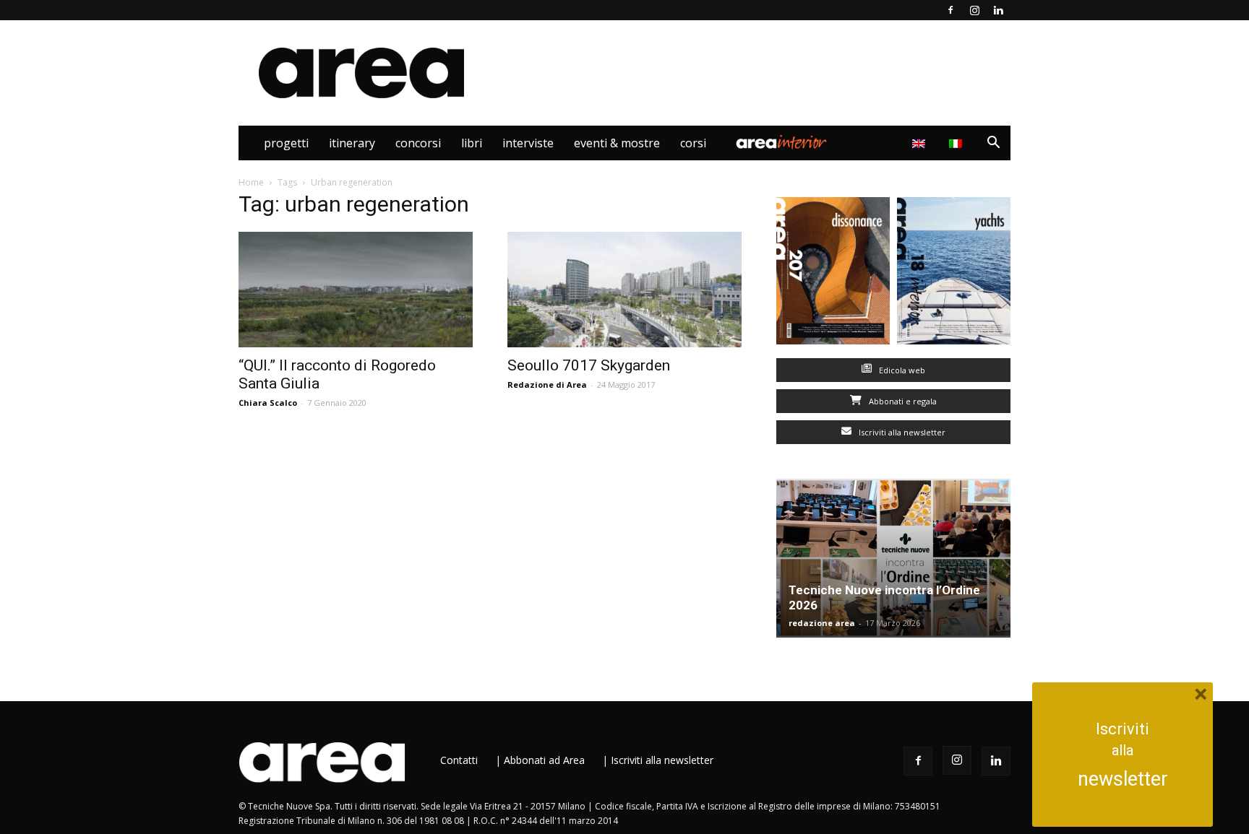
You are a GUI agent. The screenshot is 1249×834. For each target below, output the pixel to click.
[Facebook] (950, 10)
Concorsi (418, 143)
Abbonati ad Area (544, 760)
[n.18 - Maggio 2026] (953, 274)
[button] (993, 144)
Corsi (693, 143)
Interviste (528, 143)
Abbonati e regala (902, 401)
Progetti (286, 143)
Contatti (459, 760)
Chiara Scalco (268, 402)
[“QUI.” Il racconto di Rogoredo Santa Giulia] (356, 289)
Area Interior (781, 143)
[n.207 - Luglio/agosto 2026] (833, 274)
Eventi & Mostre (617, 143)
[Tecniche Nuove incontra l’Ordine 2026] (893, 558)
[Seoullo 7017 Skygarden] (624, 289)
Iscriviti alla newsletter (901, 432)
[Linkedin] (998, 10)
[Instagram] (974, 10)
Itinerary (352, 143)
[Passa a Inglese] (920, 143)
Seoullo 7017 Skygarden (588, 365)
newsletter (1123, 779)
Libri (471, 143)
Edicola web (901, 370)
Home (251, 182)
